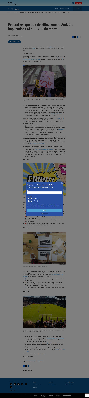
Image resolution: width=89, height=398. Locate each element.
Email (28, 190)
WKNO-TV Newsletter (34, 201)
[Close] (62, 183)
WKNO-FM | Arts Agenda (34, 200)
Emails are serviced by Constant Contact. (52, 206)
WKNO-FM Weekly (33, 198)
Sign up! (44, 210)
